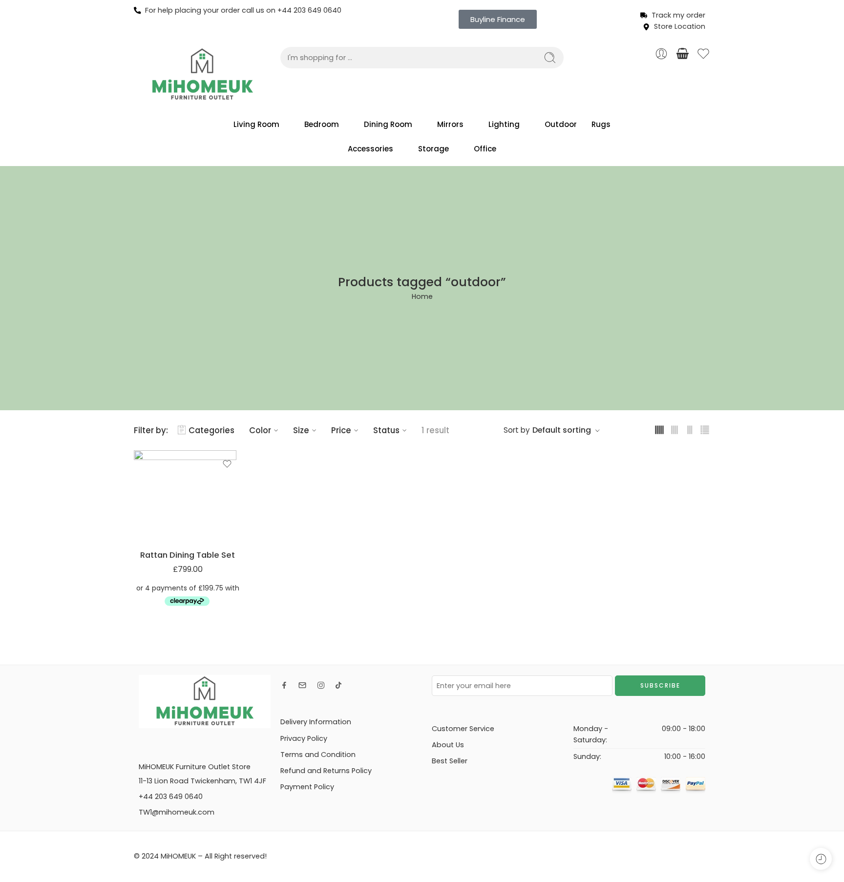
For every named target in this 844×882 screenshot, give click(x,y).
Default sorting (561, 430)
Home (422, 296)
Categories (211, 430)
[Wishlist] (227, 464)
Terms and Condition (318, 754)
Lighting (504, 124)
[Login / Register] (661, 54)
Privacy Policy (303, 738)
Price (341, 430)
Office (485, 149)
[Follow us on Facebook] (284, 685)
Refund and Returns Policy (326, 771)
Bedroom (321, 124)
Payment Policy (307, 787)
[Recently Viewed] (821, 859)
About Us (448, 745)
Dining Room (388, 124)
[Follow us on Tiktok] (338, 685)
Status (386, 430)
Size (301, 430)
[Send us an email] (302, 685)
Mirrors (450, 124)
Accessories (370, 149)
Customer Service (463, 729)
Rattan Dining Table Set (187, 555)
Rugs (601, 124)
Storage (433, 149)
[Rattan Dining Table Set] (187, 495)
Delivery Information (315, 722)
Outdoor (561, 124)
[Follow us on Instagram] (320, 685)
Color (260, 430)
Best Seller (449, 761)
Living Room (256, 124)
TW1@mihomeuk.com (176, 812)
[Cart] (682, 54)
